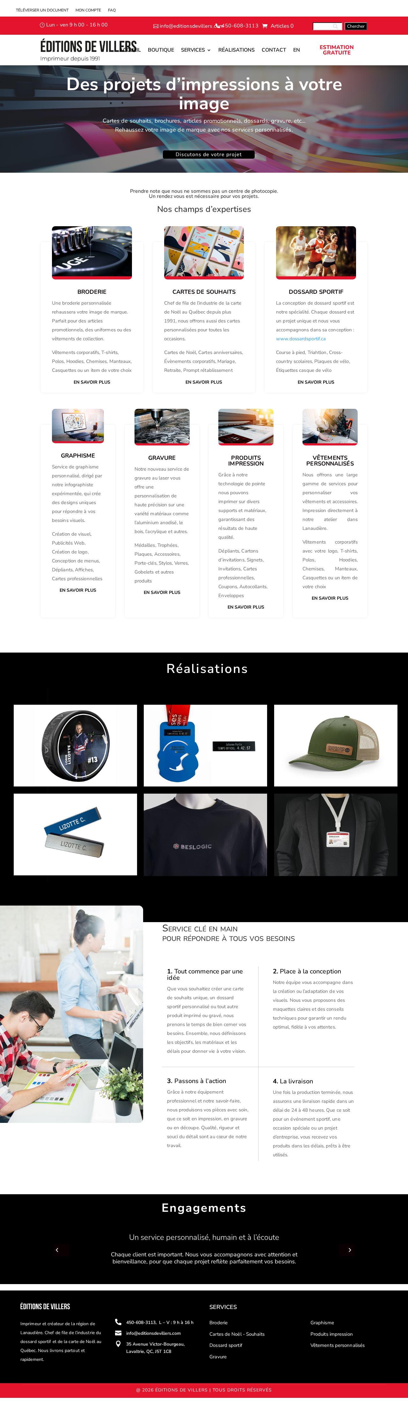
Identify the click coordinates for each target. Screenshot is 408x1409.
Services (193, 50)
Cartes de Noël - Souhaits (237, 1334)
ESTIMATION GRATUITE (337, 50)
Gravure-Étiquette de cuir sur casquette (332, 716)
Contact (274, 50)
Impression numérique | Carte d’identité (332, 805)
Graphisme (322, 1322)
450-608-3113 (240, 25)
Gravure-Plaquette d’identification (64, 805)
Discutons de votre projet (209, 154)
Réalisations (236, 50)
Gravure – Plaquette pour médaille (195, 716)
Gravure (218, 1357)
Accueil (130, 50)
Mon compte (88, 10)
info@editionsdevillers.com (191, 26)
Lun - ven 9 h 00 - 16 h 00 (77, 24)
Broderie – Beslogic (174, 805)
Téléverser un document (42, 10)
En (296, 50)
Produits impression (331, 1334)
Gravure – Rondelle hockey (54, 716)
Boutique (161, 50)
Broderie (92, 292)
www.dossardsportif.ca (301, 339)
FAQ (112, 10)
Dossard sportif (225, 1345)
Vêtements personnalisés (337, 1345)
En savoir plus (92, 382)
